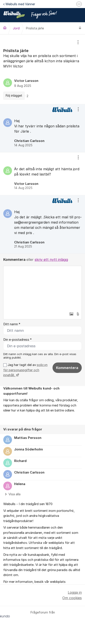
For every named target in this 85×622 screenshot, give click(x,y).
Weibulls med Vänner (20, 4)
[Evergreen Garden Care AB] (5, 27)
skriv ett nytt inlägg (51, 259)
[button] (71, 314)
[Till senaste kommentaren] (80, 28)
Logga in (75, 592)
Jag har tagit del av (25, 370)
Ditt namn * (11, 324)
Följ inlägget (14, 95)
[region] (42, 69)
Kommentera (67, 368)
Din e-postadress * (17, 340)
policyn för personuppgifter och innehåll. (25, 370)
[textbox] (42, 288)
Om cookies (72, 598)
